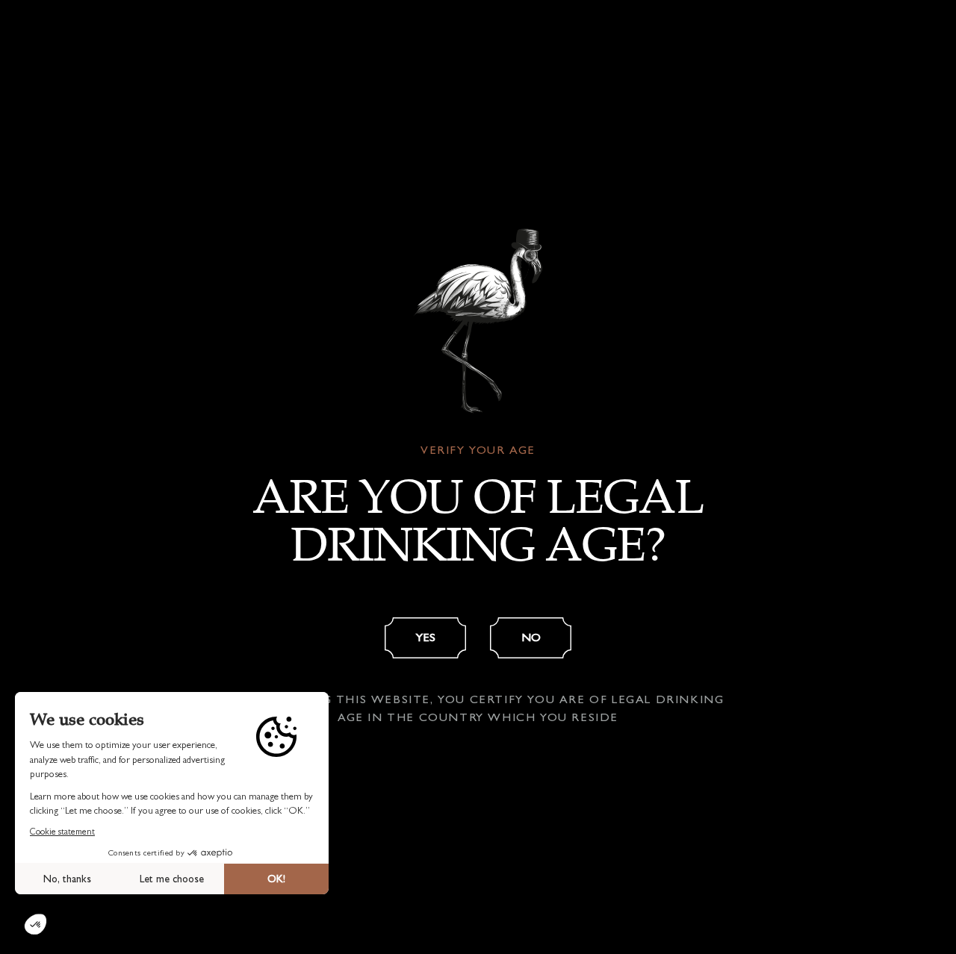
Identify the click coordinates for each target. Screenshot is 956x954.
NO (531, 637)
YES (425, 637)
